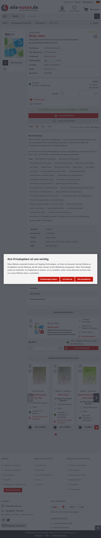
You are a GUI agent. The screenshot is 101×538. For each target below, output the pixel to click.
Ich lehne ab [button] (67, 279)
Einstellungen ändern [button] (48, 279)
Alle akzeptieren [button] (84, 279)
